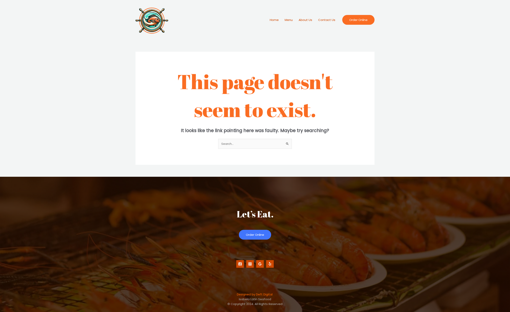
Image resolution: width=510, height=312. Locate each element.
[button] (358, 20)
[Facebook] (240, 264)
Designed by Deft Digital (255, 294)
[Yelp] (270, 264)
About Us (305, 20)
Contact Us (326, 20)
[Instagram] (250, 264)
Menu (289, 20)
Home (274, 20)
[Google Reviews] (260, 264)
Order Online (255, 235)
